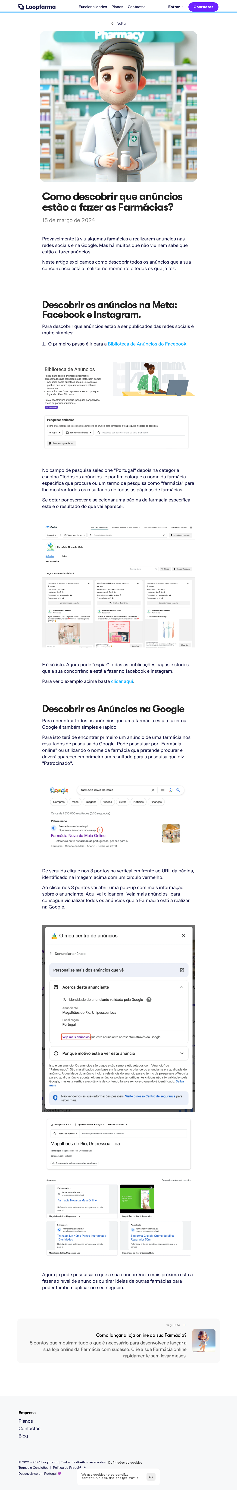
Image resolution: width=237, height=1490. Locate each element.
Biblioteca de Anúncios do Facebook (147, 344)
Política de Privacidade (69, 1468)
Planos (26, 1421)
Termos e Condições (33, 1468)
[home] (37, 6)
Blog (23, 1436)
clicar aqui (122, 681)
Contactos (29, 1428)
